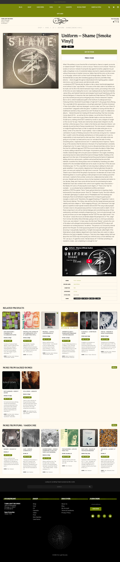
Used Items (40, 7)
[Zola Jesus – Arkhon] (31, 380)
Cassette (69, 7)
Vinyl (51, 7)
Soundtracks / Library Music (9, 416)
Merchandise (37, 517)
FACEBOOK (77, 298)
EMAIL (98, 298)
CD (59, 7)
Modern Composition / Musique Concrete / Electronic (68, 357)
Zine (89, 453)
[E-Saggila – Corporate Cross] (89, 320)
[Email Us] (113, 21)
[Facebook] (115, 21)
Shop (29, 7)
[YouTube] (118, 21)
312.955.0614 (4, 23)
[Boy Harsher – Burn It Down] (11, 380)
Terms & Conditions (67, 510)
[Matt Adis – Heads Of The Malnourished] (89, 438)
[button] (5, 34)
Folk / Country (29, 354)
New (75, 287)
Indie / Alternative (30, 411)
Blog (20, 7)
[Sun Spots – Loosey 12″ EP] (108, 438)
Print (86, 453)
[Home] (60, 21)
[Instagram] (116, 21)
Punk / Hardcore (77, 280)
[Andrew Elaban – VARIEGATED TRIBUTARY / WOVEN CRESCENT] (69, 320)
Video (35, 513)
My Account (65, 508)
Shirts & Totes (96, 7)
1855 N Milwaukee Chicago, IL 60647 (10, 506)
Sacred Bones (77, 284)
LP (53, 28)
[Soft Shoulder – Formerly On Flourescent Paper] (11, 320)
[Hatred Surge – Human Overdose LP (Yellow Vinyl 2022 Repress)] (50, 438)
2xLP (86, 336)
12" (8, 395)
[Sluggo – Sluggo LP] (11, 438)
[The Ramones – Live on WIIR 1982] (69, 438)
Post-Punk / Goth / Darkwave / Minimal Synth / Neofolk (11, 357)
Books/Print (81, 7)
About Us (64, 504)
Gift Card (60, 13)
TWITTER (85, 298)
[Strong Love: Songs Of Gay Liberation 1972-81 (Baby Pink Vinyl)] (31, 320)
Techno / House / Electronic (90, 354)
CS (71, 453)
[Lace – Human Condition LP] (31, 438)
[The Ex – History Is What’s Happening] (108, 320)
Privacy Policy (66, 513)
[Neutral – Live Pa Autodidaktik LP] (50, 320)
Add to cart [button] (7, 340)
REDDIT (92, 298)
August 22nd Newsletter (60, 2)
